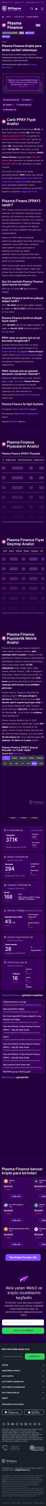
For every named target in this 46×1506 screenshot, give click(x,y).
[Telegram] (8, 1424)
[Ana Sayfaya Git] (4, 17)
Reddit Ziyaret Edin (15, 860)
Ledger (23, 191)
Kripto (9, 17)
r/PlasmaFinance (12, 995)
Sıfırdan (14, 421)
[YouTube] (12, 1424)
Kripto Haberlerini (20, 409)
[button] (36, 9)
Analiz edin (16, 1196)
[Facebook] (17, 1424)
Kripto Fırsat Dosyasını (29, 394)
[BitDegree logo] (9, 1461)
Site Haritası (6, 1503)
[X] (4, 1424)
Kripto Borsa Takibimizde (14, 181)
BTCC (39, 178)
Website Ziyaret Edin (34, 911)
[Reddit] (35, 1424)
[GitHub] (39, 1424)
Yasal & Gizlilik (16, 1503)
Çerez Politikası (27, 1503)
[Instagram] (30, 1424)
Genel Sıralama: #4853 (10, 33)
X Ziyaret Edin (36, 830)
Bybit (23, 178)
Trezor (34, 191)
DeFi (33, 220)
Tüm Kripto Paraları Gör (23, 1257)
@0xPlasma (19, 753)
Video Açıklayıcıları (29, 413)
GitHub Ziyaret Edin (15, 940)
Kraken (30, 178)
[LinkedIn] (21, 1424)
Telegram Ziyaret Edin (16, 888)
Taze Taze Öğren (23, 1330)
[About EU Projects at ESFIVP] (11, 1447)
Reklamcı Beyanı (39, 1503)
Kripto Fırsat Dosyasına (26, 355)
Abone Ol (34, 1356)
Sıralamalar (19, 17)
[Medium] (26, 1424)
